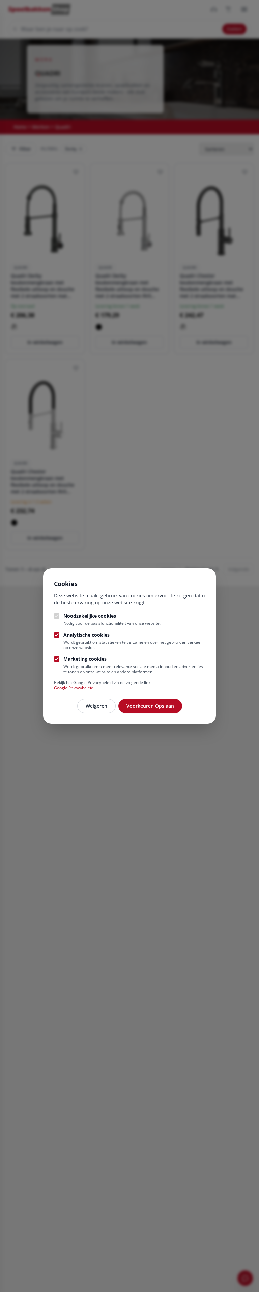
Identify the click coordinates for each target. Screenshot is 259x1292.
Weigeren (96, 706)
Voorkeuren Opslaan (150, 706)
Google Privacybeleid (73, 688)
